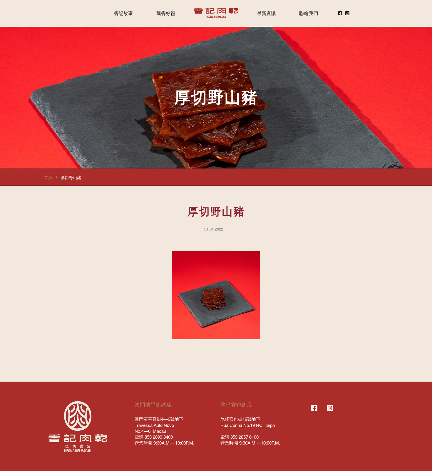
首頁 (48, 177)
